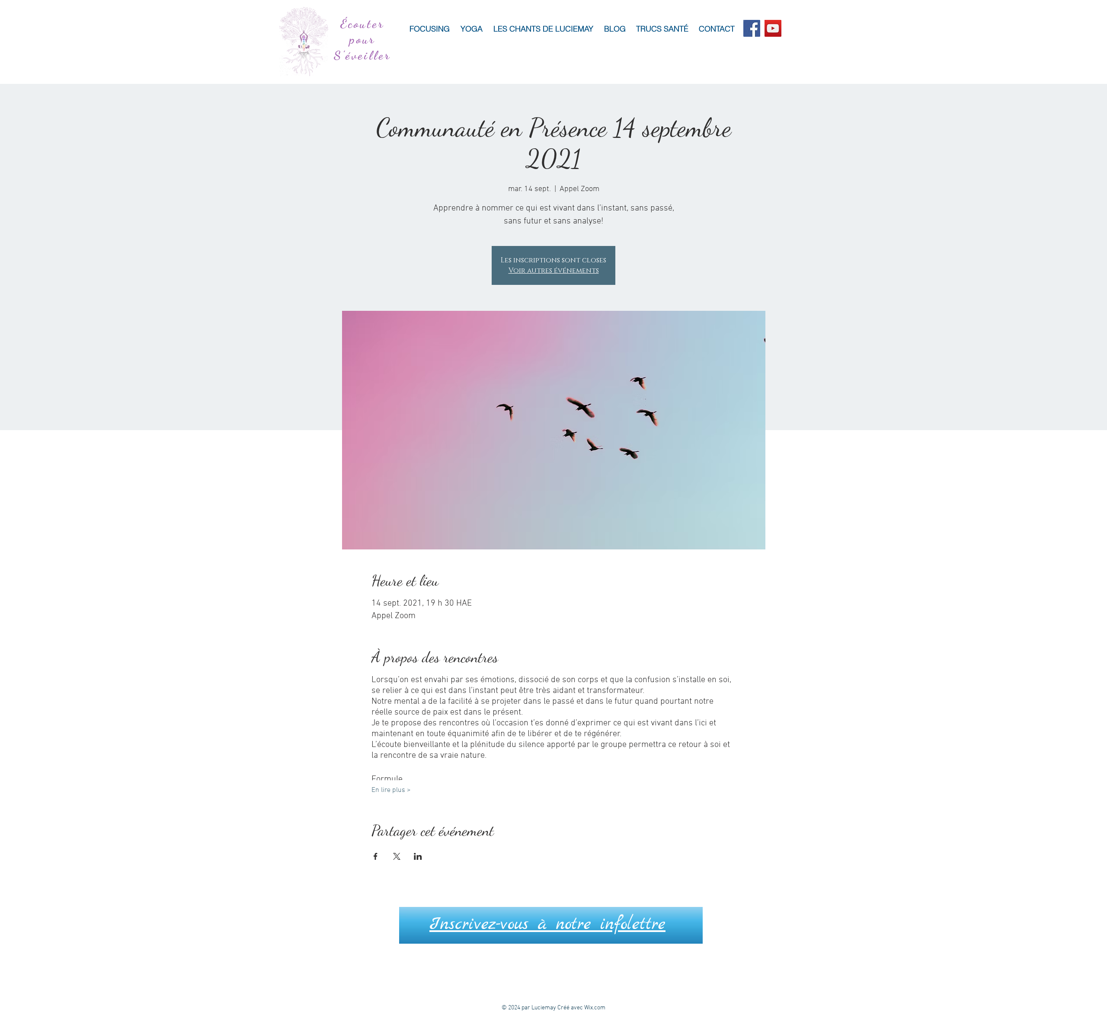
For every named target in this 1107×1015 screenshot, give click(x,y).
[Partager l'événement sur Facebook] (375, 856)
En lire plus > (391, 790)
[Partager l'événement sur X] (397, 856)
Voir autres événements (554, 270)
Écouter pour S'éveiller (362, 39)
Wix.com (594, 1008)
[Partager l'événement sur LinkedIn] (418, 856)
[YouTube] (773, 28)
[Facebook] (751, 28)
